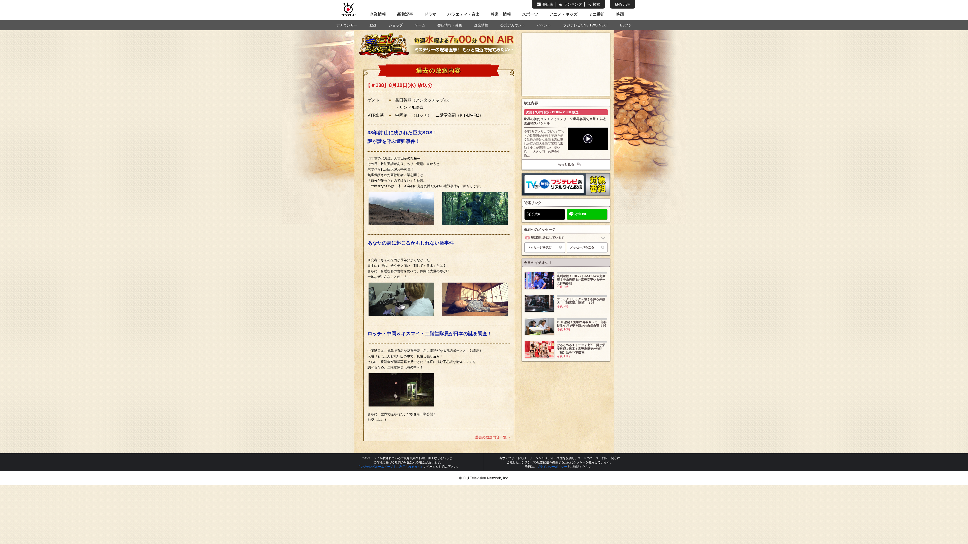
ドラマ (430, 14)
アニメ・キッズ (563, 14)
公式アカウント (512, 25)
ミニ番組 (597, 14)
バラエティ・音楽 (463, 14)
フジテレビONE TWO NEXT (585, 25)
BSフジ (626, 25)
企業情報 (378, 14)
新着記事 (405, 14)
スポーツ (530, 14)
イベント (544, 25)
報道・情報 (501, 14)
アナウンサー (346, 25)
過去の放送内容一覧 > (492, 437)
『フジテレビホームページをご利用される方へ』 (390, 466)
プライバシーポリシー (552, 466)
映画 (620, 14)
